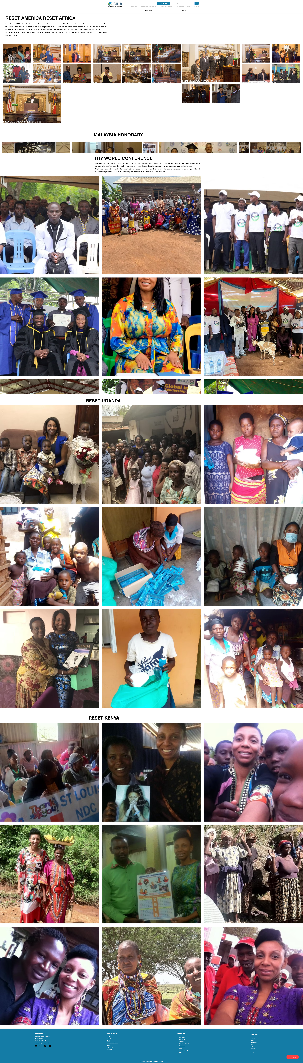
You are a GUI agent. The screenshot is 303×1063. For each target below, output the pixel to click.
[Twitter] (45, 1046)
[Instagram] (36, 1046)
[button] (163, 3)
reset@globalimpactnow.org (42, 1036)
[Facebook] (40, 1046)
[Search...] (197, 3)
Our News (181, 1041)
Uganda (253, 1038)
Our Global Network (184, 1043)
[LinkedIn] (50, 1046)
